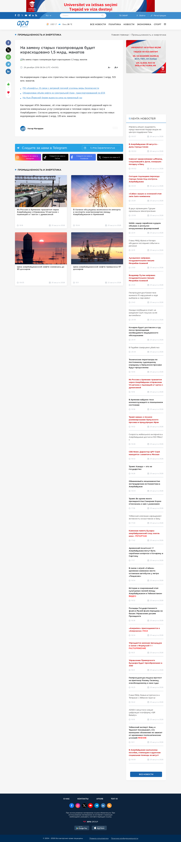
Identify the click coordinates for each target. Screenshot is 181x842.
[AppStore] (99, 828)
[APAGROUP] (90, 821)
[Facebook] (15, 15)
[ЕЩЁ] (163, 24)
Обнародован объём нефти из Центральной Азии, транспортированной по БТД (64, 93)
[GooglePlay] (81, 828)
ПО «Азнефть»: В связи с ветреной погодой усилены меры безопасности (61, 88)
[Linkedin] (33, 15)
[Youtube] (26, 15)
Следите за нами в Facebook (84, 157)
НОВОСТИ (128, 24)
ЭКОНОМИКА (144, 24)
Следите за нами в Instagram (30, 157)
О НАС (66, 799)
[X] (22, 15)
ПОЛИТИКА (115, 24)
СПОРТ (157, 24)
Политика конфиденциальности (124, 838)
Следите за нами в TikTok (57, 157)
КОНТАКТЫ (83, 799)
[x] (84, 805)
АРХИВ (99, 799)
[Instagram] (19, 15)
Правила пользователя (99, 838)
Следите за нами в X (111, 157)
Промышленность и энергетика (148, 35)
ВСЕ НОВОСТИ (98, 24)
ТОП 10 (114, 799)
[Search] (103, 16)
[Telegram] (29, 15)
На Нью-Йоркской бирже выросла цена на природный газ (52, 97)
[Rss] (36, 15)
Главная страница (120, 35)
